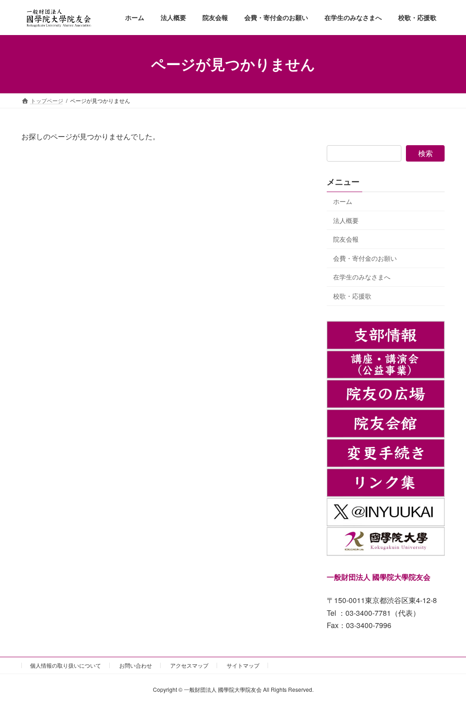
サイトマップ (243, 665)
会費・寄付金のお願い (365, 258)
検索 (425, 153)
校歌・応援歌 (352, 295)
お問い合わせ (135, 665)
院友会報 (346, 238)
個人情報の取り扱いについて (65, 665)
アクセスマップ (189, 665)
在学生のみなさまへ (361, 276)
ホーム (342, 201)
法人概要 (346, 219)
